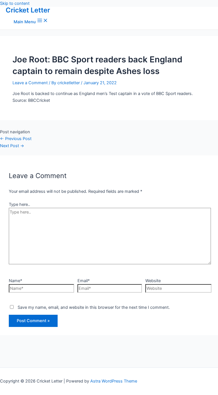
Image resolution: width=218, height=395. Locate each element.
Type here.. (19, 204)
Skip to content (15, 3)
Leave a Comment (30, 82)
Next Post (12, 145)
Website (153, 280)
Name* (15, 280)
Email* (83, 280)
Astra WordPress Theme (113, 381)
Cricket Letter (28, 10)
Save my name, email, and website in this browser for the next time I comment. (94, 307)
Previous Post (16, 138)
